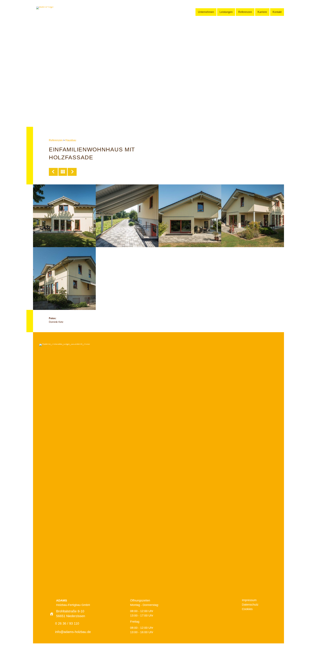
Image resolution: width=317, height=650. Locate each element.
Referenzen (56, 140)
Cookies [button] (247, 609)
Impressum (249, 600)
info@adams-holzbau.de (73, 632)
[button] (245, 617)
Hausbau (70, 140)
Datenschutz (250, 604)
